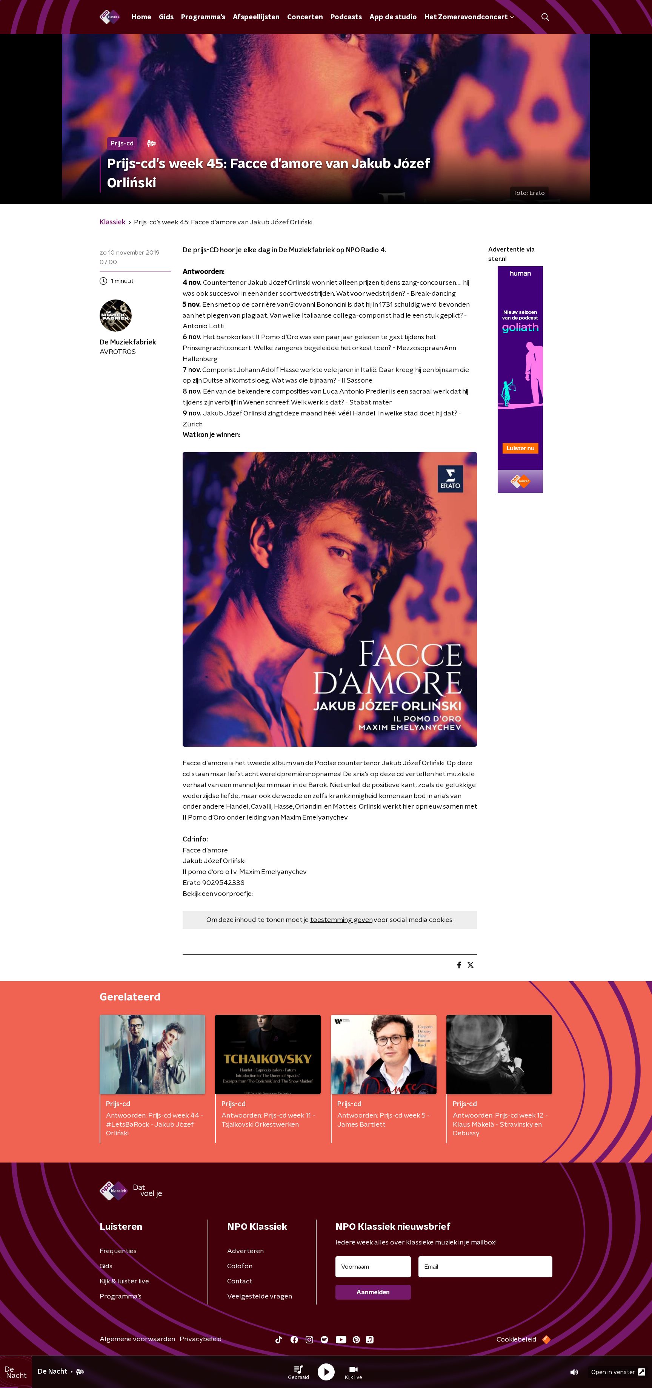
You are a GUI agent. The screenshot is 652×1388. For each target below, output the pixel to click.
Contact (239, 1281)
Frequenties (118, 1251)
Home (141, 17)
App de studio (393, 17)
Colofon (239, 1266)
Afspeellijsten (256, 17)
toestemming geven (341, 920)
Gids (166, 17)
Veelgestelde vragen (259, 1296)
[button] (298, 1372)
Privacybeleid (201, 1339)
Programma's (203, 17)
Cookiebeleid (517, 1339)
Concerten (305, 17)
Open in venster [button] (613, 1372)
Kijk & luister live (124, 1281)
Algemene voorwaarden (137, 1339)
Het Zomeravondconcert (465, 17)
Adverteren (245, 1251)
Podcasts (346, 17)
